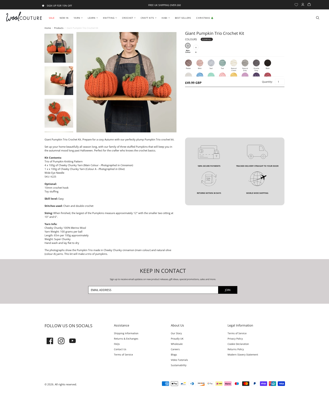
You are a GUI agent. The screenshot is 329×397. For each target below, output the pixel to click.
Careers (175, 349)
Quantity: (267, 81)
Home (48, 27)
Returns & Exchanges (126, 338)
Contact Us (120, 349)
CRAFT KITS (147, 17)
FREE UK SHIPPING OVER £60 (164, 5)
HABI (164, 17)
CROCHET (127, 17)
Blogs (174, 354)
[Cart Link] (309, 5)
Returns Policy (236, 349)
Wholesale (177, 344)
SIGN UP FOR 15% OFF (59, 5)
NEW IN (64, 17)
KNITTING (108, 17)
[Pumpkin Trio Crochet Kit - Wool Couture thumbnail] (59, 48)
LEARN (91, 17)
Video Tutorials (179, 360)
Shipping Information (126, 333)
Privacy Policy (235, 338)
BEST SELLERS (183, 17)
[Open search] (317, 18)
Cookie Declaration (238, 344)
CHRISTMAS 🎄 (205, 17)
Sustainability (178, 365)
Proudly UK (177, 338)
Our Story (176, 333)
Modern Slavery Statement (243, 354)
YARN (77, 17)
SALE (51, 17)
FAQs (117, 344)
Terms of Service (123, 354)
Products (58, 27)
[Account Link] (303, 5)
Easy (61, 198)
